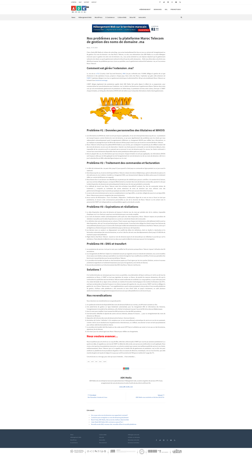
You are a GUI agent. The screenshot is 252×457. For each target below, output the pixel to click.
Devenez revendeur (133, 443)
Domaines (158, 9)
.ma (88, 361)
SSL (166, 9)
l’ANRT (89, 78)
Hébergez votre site (133, 435)
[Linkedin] (168, 2)
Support (86, 2)
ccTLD (97, 73)
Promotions (176, 9)
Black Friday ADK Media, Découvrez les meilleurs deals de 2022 (110, 420)
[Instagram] (172, 2)
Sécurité (132, 17)
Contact (93, 2)
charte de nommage (101, 80)
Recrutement (103, 443)
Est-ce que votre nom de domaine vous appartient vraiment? (109, 415)
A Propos (73, 2)
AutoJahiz (142, 17)
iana (100, 361)
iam (96, 361)
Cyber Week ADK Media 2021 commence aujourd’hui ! (107, 422)
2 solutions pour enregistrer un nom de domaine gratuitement (109, 417)
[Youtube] (176, 2)
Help (80, 2)
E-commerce (110, 17)
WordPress (98, 17)
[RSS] (180, 2)
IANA (124, 73)
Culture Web (122, 17)
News (73, 17)
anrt (92, 361)
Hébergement (145, 9)
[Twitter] (164, 2)
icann (104, 361)
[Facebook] (160, 2)
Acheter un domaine (134, 437)
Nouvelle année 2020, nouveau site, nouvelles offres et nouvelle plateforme (113, 424)
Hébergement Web (85, 17)
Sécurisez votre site (133, 440)
